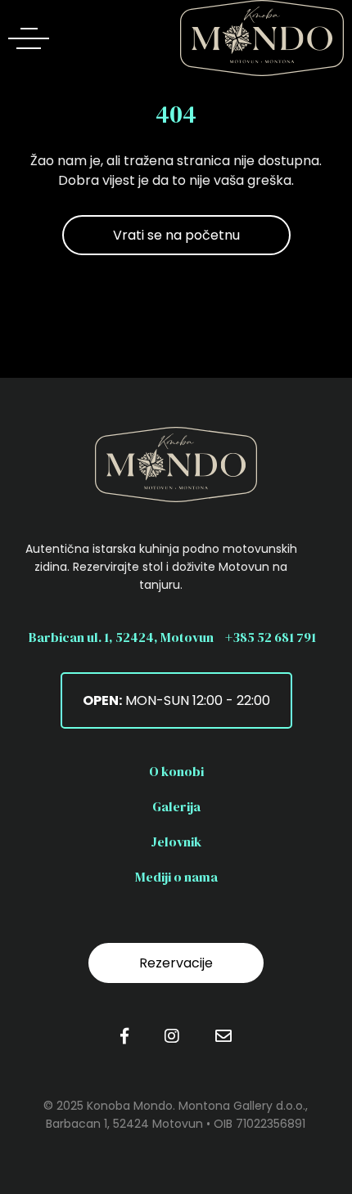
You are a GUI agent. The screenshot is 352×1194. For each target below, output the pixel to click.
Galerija (176, 806)
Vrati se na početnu (176, 235)
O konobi (176, 771)
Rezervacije (176, 963)
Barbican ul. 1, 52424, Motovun (121, 637)
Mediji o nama (176, 877)
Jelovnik (176, 842)
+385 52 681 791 (270, 637)
